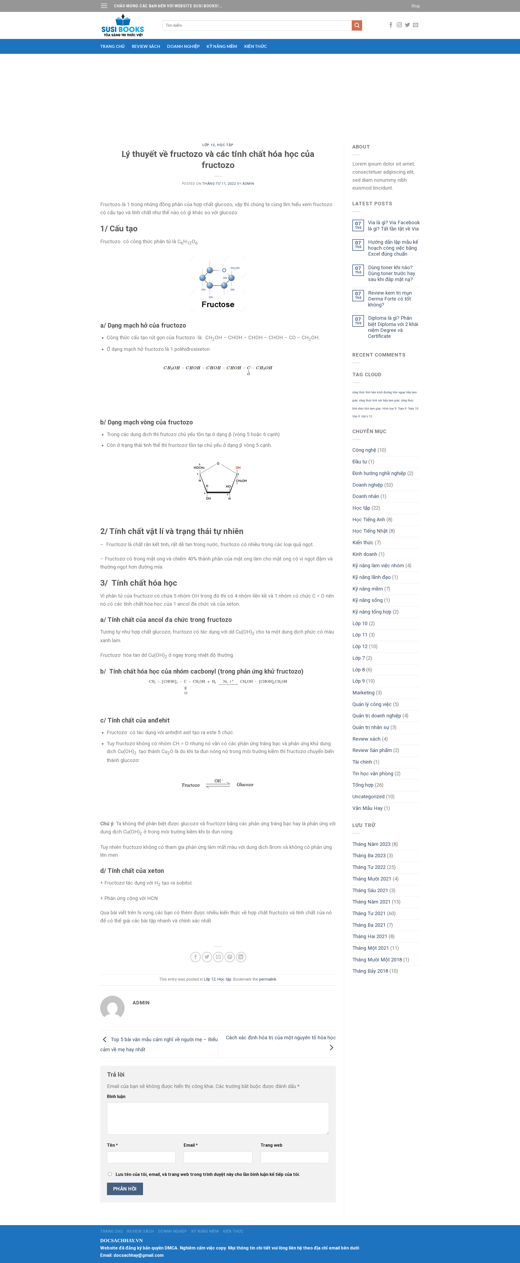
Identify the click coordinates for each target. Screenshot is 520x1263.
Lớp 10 (360, 623)
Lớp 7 (358, 658)
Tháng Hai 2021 (369, 936)
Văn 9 (356, 416)
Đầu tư (359, 462)
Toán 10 (413, 408)
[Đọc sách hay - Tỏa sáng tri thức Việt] (127, 25)
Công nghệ (364, 450)
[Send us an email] (415, 25)
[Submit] (357, 25)
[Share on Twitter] (207, 957)
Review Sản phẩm (372, 750)
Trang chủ (112, 46)
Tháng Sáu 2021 (370, 890)
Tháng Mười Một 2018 (377, 960)
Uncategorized (368, 797)
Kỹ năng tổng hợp (371, 612)
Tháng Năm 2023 (371, 844)
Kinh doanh (364, 554)
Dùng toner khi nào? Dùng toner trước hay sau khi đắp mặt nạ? (391, 274)
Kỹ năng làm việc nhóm (378, 566)
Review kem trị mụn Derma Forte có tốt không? (390, 299)
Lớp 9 (358, 681)
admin (248, 184)
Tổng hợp (362, 785)
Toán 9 (402, 408)
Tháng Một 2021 (370, 948)
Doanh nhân (365, 496)
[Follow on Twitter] (407, 25)
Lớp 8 (358, 670)
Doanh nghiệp (183, 46)
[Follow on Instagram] (399, 25)
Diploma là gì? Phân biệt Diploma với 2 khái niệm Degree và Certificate (393, 327)
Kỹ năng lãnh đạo (371, 577)
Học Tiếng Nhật (370, 531)
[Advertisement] (260, 94)
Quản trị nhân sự (370, 727)
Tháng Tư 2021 (369, 913)
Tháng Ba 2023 (369, 856)
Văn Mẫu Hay (367, 808)
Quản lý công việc (372, 704)
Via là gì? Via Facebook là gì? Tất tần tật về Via (394, 226)
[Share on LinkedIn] (241, 957)
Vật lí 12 (366, 416)
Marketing (363, 693)
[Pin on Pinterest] (230, 957)
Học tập (225, 145)
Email (191, 1145)
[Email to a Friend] (218, 957)
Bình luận (116, 1096)
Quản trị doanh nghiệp (376, 716)
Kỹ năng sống (367, 600)
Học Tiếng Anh (368, 520)
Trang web (271, 1145)
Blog (415, 5)
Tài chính (362, 762)
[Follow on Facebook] (391, 25)
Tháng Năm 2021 (371, 902)
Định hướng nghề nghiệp (379, 473)
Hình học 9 (389, 408)
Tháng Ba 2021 (369, 925)
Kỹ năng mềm (222, 46)
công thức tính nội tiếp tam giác (379, 400)
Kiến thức (255, 46)
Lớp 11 (360, 635)
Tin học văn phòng (372, 774)
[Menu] (104, 6)
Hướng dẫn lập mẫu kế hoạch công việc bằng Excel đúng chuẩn (393, 248)
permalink (267, 979)
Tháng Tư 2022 (369, 867)
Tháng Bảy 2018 (370, 971)
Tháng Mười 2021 (371, 879)
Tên (112, 1145)
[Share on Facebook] (195, 957)
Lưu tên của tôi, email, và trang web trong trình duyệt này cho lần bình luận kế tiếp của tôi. (208, 1174)
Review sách (146, 46)
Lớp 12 (208, 145)
